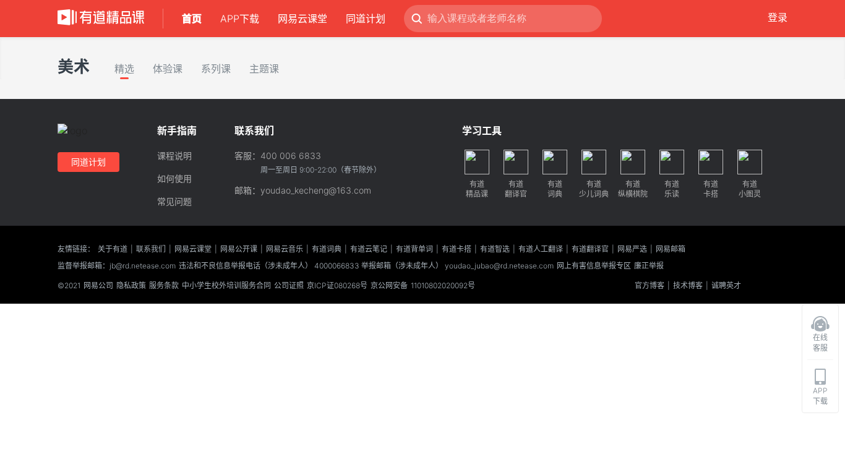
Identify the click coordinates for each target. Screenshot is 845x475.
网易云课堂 (302, 18)
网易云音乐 (284, 249)
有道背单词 (414, 249)
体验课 (167, 68)
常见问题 (174, 201)
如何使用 (174, 178)
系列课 (216, 68)
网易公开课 (238, 249)
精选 (124, 68)
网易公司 (98, 285)
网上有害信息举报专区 (594, 265)
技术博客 (688, 285)
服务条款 (164, 285)
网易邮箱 (670, 249)
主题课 (264, 68)
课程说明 (174, 155)
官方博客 (649, 285)
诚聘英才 (726, 285)
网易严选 (632, 249)
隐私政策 (131, 285)
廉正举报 (649, 265)
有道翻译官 (590, 249)
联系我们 (151, 249)
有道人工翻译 (540, 249)
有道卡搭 (456, 249)
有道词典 (326, 249)
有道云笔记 (368, 249)
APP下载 (239, 18)
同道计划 (365, 18)
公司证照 (289, 285)
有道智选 (495, 249)
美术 (74, 66)
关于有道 (112, 249)
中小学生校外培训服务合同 (226, 285)
